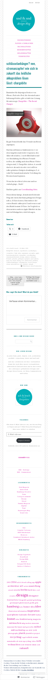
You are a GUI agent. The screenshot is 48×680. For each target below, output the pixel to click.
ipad (32, 259)
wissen (28, 645)
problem (35, 260)
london (23, 619)
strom (8, 264)
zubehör (25, 264)
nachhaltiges (24, 47)
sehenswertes (24, 50)
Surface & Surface (24, 566)
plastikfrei (30, 633)
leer (23, 260)
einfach (27, 257)
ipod (7, 260)
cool (38, 590)
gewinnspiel (14, 603)
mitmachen (28, 260)
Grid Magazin (24, 487)
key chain (13, 260)
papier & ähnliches (24, 43)
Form (24, 494)
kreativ (32, 614)
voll (21, 264)
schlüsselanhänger (12, 262)
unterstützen (15, 264)
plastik (22, 633)
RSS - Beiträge (24, 470)
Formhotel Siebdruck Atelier (24, 537)
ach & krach (22, 582)
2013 (9, 582)
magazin (37, 619)
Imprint (24, 506)
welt (22, 645)
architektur (13, 586)
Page (24, 508)
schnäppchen (23, 262)
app (33, 582)
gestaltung (37, 600)
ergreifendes (24, 40)
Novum (24, 499)
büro (34, 590)
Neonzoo (24, 535)
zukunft (30, 264)
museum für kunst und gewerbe (20, 627)
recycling (15, 637)
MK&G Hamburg (24, 539)
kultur (38, 615)
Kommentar (32, 320)
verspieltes (24, 56)
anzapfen (32, 253)
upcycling (27, 641)
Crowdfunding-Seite (29, 189)
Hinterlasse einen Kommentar (32, 266)
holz (21, 607)
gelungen (21, 259)
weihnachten (14, 644)
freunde (8, 259)
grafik (32, 603)
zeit (38, 645)
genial (30, 600)
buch (30, 590)
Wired (24, 501)
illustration (13, 611)
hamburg (13, 606)
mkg (23, 623)
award (10, 590)
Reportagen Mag (24, 510)
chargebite (22, 255)
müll (13, 630)
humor (26, 607)
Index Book (24, 489)
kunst (11, 619)
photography (13, 633)
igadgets (27, 259)
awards (17, 590)
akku (19, 253)
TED (24, 528)
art (21, 586)
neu (27, 630)
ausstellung (34, 586)
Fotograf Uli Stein (24, 564)
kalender (23, 615)
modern (28, 623)
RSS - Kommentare (24, 472)
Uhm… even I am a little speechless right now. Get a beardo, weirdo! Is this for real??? (15, 280)
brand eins (24, 513)
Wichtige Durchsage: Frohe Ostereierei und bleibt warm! (33, 279)
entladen (33, 257)
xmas (34, 645)
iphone (36, 259)
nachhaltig (20, 630)
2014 (14, 582)
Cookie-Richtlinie (27, 670)
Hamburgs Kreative (24, 492)
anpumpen (25, 253)
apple (37, 253)
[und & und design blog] (24, 33)
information (22, 611)
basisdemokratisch (12, 255)
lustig (30, 619)
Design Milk (24, 559)
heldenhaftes (24, 53)
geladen (14, 259)
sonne (35, 637)
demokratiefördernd (12, 257)
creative (12, 596)
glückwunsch (24, 603)
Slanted (24, 561)
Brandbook (24, 557)
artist (26, 586)
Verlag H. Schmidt (24, 496)
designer (34, 595)
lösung (19, 260)
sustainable (11, 641)
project (37, 633)
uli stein (19, 641)
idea (33, 607)
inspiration (33, 610)
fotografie (23, 600)
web (38, 641)
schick (29, 637)
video (34, 641)
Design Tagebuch (24, 554)
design (22, 257)
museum (35, 623)
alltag (29, 582)
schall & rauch (13, 248)
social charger (32, 262)
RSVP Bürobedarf (24, 532)
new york (33, 630)
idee (38, 606)
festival (10, 600)
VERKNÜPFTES (24, 457)
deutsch (37, 3)
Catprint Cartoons (24, 530)
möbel (37, 626)
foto (16, 600)
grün (36, 603)
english (31, 3)
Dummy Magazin (24, 503)
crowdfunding (31, 255)
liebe (17, 619)
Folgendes (24, 420)
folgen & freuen (24, 440)
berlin (24, 589)
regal (24, 637)
